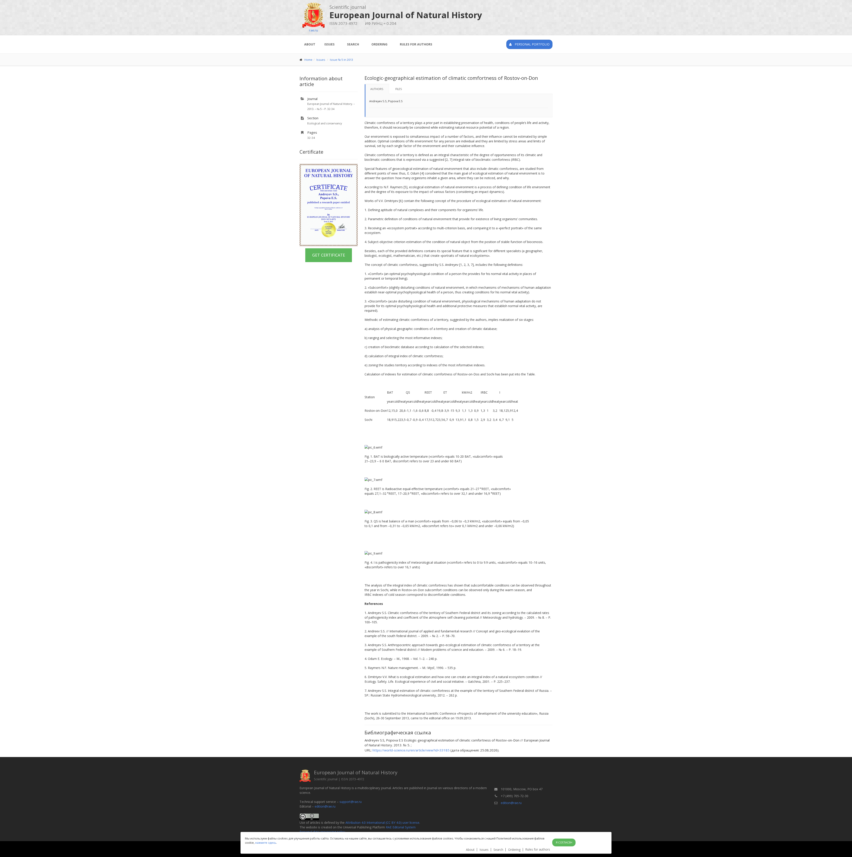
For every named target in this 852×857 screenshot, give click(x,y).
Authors (376, 89)
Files (398, 89)
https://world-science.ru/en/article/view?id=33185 (411, 750)
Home (308, 60)
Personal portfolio (532, 44)
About (309, 44)
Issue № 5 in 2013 (341, 60)
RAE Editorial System (401, 827)
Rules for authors (416, 44)
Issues (329, 44)
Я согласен (564, 842)
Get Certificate (328, 255)
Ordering (379, 44)
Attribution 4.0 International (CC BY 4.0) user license (382, 822)
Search (353, 44)
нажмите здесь (265, 843)
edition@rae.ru (325, 806)
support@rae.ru (350, 802)
